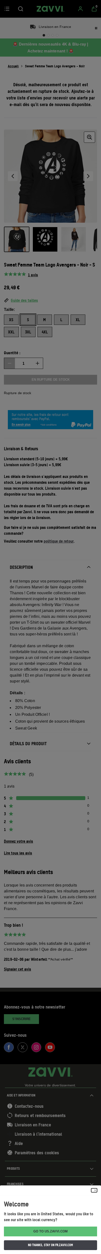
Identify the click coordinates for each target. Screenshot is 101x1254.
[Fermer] (94, 1190)
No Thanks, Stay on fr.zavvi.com (50, 1245)
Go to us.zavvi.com (50, 1231)
